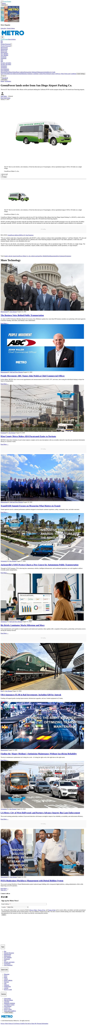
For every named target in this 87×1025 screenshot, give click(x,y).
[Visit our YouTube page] (6, 897)
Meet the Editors (11, 73)
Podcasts (26, 72)
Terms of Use (12, 1023)
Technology (4, 66)
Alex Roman (13, 311)
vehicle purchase (35, 256)
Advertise (18, 73)
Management (4, 47)
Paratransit (3, 56)
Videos (14, 72)
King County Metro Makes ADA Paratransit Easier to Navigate (28, 436)
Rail (2, 60)
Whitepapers (40, 72)
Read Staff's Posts (5, 98)
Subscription (4, 73)
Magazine (3, 72)
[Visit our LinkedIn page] (3, 897)
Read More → (4, 323)
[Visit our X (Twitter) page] (5, 897)
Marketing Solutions (26, 73)
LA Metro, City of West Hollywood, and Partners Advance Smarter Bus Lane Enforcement (40, 813)
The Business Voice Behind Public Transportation (22, 315)
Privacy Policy (60, 73)
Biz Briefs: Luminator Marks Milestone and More (23, 625)
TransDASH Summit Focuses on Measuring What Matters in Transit (30, 506)
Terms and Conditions (70, 73)
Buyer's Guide (51, 72)
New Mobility (4, 53)
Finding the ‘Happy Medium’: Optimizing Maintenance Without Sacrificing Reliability (39, 754)
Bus (2, 41)
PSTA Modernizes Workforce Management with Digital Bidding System (32, 881)
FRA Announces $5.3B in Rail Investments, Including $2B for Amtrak (31, 695)
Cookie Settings (81, 73)
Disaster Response (6, 44)
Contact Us (54, 73)
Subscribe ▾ (4, 5)
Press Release (47, 73)
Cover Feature (7, 1)
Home (2, 81)
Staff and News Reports (16, 372)
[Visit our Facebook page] (1, 897)
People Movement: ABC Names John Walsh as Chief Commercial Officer (33, 376)
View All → (4, 890)
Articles (16, 1)
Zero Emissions (5, 69)
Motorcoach (4, 50)
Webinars (34, 72)
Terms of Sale (19, 1023)
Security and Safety (6, 63)
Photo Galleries (20, 72)
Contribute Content (37, 73)
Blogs (10, 72)
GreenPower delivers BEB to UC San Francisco (20, 235)
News (12, 1)
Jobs (30, 72)
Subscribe (3, 28)
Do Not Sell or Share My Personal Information (35, 1023)
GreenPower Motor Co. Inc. (23, 256)
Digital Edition (11, 28)
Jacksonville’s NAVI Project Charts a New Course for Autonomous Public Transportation (39, 565)
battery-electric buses (10, 256)
